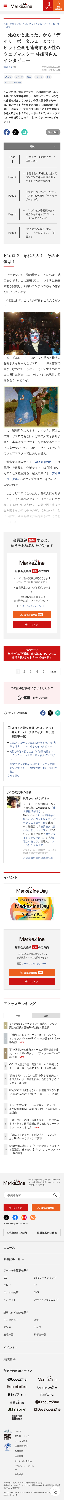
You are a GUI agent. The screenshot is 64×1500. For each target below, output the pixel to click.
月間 (46, 1015)
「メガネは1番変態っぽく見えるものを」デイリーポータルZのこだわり (40, 214)
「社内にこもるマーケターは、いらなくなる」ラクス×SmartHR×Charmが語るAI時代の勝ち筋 (34, 1038)
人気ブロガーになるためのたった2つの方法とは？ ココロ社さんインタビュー (33, 744)
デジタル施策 (11, 1292)
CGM (29, 77)
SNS (36, 1292)
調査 (36, 1319)
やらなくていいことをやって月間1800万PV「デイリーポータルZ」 (41, 195)
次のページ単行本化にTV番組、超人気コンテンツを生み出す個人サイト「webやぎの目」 (32, 653)
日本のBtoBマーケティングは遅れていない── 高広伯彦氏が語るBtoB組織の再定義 (34, 1025)
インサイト (10, 1299)
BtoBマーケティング (45, 1277)
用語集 (8, 1359)
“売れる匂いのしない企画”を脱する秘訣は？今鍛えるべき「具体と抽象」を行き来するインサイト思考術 (34, 1079)
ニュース (9, 1247)
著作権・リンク (22, 1436)
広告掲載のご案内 (17, 1232)
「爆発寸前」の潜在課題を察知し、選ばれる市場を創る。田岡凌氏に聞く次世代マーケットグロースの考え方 (34, 1123)
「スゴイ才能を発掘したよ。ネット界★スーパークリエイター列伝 (39, 818)
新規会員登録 (33, 614)
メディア (19, 77)
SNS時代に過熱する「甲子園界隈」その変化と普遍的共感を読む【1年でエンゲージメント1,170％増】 (34, 1149)
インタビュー (11, 1319)
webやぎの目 (43, 462)
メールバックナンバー (34, 606)
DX (5, 1277)
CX (35, 1285)
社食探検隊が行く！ (39, 809)
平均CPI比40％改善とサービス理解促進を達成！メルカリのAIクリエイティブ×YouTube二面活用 (34, 1053)
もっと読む (13, 775)
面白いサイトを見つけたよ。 (39, 835)
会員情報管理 (21, 1446)
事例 (48, 77)
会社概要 (19, 1456)
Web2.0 (8, 77)
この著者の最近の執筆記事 (38, 857)
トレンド (38, 77)
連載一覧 (9, 1334)
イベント (9, 1347)
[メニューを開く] (5, 5)
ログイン (34, 624)
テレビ (7, 1285)
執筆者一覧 (40, 1334)
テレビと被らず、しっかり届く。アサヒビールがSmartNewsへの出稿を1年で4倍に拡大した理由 (34, 1108)
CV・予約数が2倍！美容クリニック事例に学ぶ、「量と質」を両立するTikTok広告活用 (34, 1066)
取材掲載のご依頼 (47, 1232)
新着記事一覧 (12, 1259)
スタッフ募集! (21, 1441)
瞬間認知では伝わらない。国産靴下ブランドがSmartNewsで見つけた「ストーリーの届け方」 (34, 1093)
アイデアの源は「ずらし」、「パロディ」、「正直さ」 (40, 232)
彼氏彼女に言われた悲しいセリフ (39, 828)
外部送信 (19, 1474)
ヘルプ (18, 1431)
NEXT (53, 671)
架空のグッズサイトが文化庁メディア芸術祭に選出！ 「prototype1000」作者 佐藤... (33, 767)
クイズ (37, 1327)
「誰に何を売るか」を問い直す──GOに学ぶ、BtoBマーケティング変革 (33, 1136)
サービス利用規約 (23, 1461)
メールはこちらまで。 (38, 843)
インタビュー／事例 (13, 82)
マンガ (7, 1327)
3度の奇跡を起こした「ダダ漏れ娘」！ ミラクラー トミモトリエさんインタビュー (33, 755)
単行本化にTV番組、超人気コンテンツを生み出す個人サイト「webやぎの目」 (41, 176)
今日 (18, 1015)
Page (12, 177)
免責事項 (19, 1451)
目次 (32, 146)
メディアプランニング (46, 1299)
